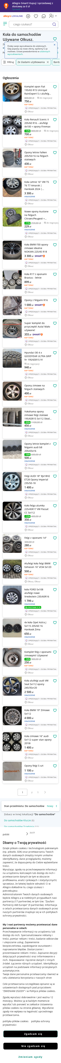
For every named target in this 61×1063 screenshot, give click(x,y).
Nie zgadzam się (33, 1046)
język (32, 832)
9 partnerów (36, 905)
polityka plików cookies (15, 1021)
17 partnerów (22, 901)
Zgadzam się (33, 1033)
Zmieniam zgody (30, 1056)
